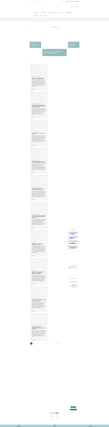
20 (47, 343)
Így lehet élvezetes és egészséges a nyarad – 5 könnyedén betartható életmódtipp (39, 216)
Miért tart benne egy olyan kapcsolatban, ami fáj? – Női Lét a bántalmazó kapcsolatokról (73, 155)
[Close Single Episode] (74, 93)
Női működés (40, 298)
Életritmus (33, 187)
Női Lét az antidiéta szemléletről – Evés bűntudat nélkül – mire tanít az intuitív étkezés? (73, 164)
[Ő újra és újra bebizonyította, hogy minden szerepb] (73, 372)
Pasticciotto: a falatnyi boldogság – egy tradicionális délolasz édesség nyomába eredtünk (38, 106)
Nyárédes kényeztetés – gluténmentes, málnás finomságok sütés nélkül (38, 328)
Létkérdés (50, 12)
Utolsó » (58, 343)
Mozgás (68, 238)
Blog (62, 12)
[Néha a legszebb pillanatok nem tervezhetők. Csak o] (77, 332)
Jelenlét (40, 15)
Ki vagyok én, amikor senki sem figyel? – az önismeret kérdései (38, 79)
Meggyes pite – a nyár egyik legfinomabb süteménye (37, 244)
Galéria (35, 15)
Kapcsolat (36, 1)
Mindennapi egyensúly (38, 187)
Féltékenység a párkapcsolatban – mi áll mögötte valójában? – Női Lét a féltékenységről (73, 159)
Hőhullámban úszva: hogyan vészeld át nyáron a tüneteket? (39, 300)
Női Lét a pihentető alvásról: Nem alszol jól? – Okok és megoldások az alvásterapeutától (73, 168)
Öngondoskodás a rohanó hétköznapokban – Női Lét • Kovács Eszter (72, 144)
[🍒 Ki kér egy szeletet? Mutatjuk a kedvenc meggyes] (69, 299)
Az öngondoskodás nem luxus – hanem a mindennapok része (38, 189)
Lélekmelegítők (69, 12)
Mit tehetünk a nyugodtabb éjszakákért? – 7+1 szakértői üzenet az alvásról (73, 242)
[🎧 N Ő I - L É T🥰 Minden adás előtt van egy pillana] (77, 381)
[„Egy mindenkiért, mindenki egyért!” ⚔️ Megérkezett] (73, 300)
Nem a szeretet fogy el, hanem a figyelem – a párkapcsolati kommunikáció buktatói (38, 272)
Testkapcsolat (38, 214)
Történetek (36, 12)
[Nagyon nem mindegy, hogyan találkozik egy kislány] (69, 376)
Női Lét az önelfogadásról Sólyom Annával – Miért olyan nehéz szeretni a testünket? (73, 172)
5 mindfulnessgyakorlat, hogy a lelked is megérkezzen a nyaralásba (38, 162)
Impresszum (32, 1)
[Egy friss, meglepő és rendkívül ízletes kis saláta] (69, 337)
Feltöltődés (56, 12)
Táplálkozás (34, 214)
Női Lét (45, 15)
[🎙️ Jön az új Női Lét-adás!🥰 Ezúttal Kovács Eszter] (77, 307)
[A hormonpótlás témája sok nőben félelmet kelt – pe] (73, 342)
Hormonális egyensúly (35, 298)
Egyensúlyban (43, 12)
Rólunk (40, 1)
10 (45, 343)
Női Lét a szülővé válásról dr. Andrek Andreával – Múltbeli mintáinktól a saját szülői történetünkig (73, 176)
